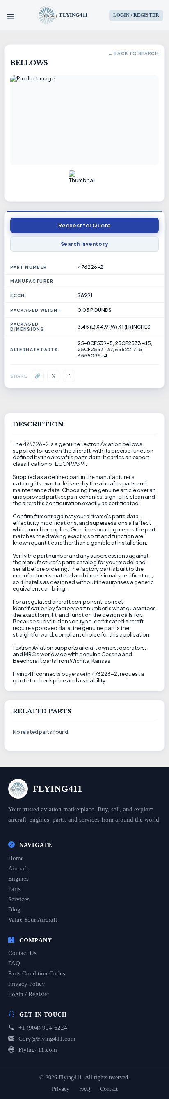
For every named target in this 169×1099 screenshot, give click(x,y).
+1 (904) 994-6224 (42, 1027)
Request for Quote (84, 225)
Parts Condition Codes (36, 973)
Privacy (60, 1089)
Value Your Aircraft (32, 919)
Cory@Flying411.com (46, 1038)
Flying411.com (37, 1049)
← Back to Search (133, 53)
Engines (18, 878)
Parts (14, 889)
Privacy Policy (26, 983)
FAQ (14, 963)
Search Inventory (85, 244)
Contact (109, 1089)
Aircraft (18, 868)
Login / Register (28, 994)
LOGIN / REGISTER (136, 15)
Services (19, 899)
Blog (14, 909)
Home (16, 858)
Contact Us (22, 953)
